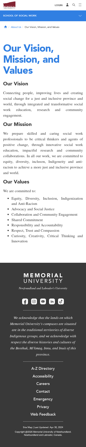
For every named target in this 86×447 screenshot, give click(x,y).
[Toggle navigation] (80, 5)
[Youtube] (43, 302)
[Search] (74, 5)
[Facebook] (25, 302)
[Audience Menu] (67, 5)
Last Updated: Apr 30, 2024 (48, 427)
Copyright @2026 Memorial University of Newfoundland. (43, 431)
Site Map (27, 427)
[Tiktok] (61, 302)
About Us (16, 27)
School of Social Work (20, 15)
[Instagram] (34, 302)
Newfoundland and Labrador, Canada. (43, 434)
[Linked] (52, 302)
